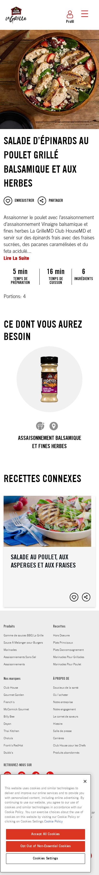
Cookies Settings (45, 858)
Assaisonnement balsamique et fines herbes (49, 443)
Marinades (10, 649)
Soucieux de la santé (65, 687)
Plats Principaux (63, 642)
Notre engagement (64, 709)
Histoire (57, 723)
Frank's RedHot (13, 745)
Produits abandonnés (66, 752)
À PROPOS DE (61, 679)
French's (9, 702)
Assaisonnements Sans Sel (20, 657)
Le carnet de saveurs (65, 716)
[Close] (85, 781)
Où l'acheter (60, 694)
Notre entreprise (63, 702)
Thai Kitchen (11, 731)
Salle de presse (62, 731)
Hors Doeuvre (61, 635)
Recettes (59, 626)
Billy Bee (9, 716)
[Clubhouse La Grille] (16, 26)
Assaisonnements (14, 664)
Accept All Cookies (45, 834)
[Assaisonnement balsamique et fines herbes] (49, 379)
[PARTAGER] (86, 597)
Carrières (58, 738)
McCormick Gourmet (16, 709)
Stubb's (8, 752)
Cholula (8, 738)
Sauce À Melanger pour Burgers (23, 642)
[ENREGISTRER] (74, 597)
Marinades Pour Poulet (67, 664)
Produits (9, 626)
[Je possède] (40, 426)
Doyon (7, 723)
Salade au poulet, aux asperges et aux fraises (49, 551)
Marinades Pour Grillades (68, 657)
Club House (11, 687)
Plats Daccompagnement (68, 649)
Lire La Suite (16, 258)
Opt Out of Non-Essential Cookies (45, 846)
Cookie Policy (53, 821)
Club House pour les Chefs (69, 745)
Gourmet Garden (14, 694)
